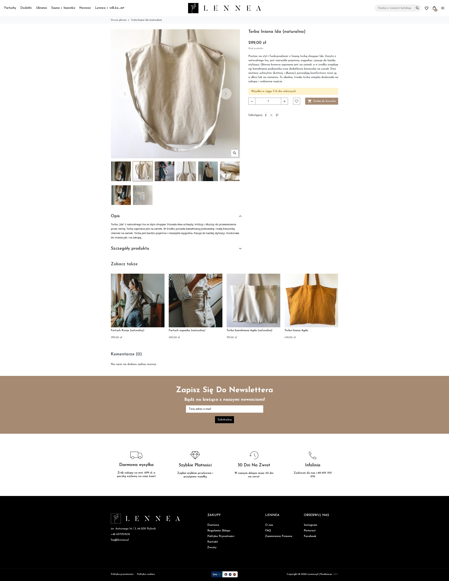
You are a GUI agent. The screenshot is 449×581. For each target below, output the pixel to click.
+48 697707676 (120, 534)
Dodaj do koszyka (322, 101)
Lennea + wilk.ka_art (109, 8)
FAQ (268, 530)
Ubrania (41, 8)
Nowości (85, 8)
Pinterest (277, 115)
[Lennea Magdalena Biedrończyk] (224, 7)
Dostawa (213, 525)
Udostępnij (266, 115)
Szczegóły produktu (130, 248)
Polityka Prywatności (220, 536)
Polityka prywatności (122, 574)
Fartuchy (10, 8)
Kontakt (212, 542)
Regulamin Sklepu (218, 530)
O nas (269, 525)
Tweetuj (271, 115)
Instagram (310, 525)
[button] (175, 93)
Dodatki (26, 8)
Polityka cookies (146, 574)
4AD (335, 574)
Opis (115, 216)
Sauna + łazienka (63, 8)
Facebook (310, 536)
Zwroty (211, 547)
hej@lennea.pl (120, 540)
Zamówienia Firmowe (278, 536)
